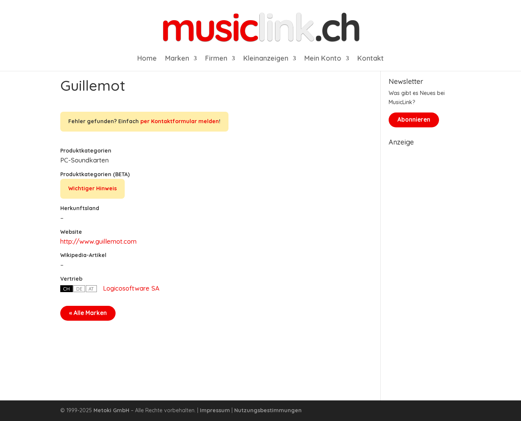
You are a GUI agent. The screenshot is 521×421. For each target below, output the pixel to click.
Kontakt (370, 59)
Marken (177, 59)
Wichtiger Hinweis (92, 188)
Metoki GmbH (111, 410)
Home (147, 59)
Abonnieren (413, 119)
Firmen (216, 59)
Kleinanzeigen (265, 59)
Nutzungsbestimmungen (268, 410)
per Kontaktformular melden (179, 121)
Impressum (215, 410)
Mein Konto (322, 59)
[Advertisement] (425, 263)
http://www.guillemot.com (98, 241)
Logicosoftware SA (131, 288)
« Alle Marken (88, 313)
